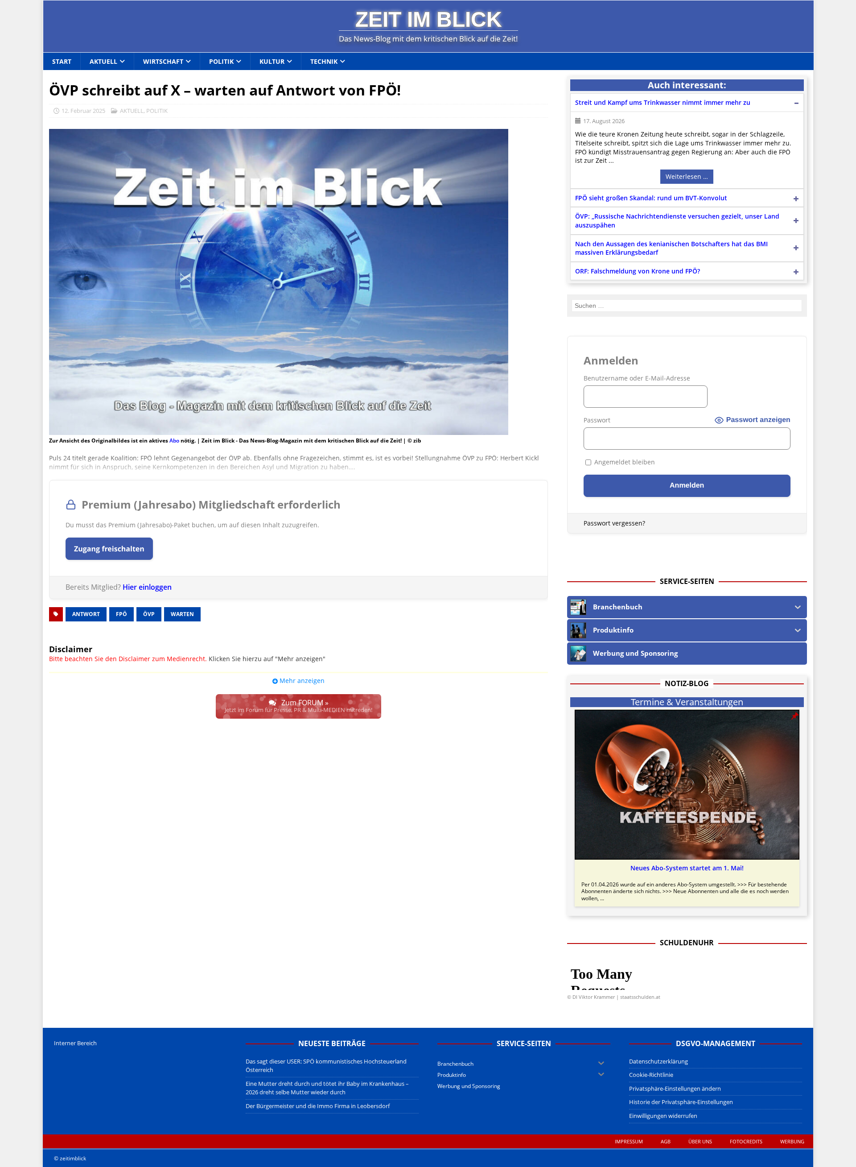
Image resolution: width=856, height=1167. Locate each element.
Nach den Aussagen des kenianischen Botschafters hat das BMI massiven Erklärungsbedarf (671, 248)
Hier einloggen (147, 587)
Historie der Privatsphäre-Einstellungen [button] (681, 1102)
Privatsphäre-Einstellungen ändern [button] (675, 1088)
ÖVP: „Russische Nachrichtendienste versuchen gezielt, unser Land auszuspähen (677, 220)
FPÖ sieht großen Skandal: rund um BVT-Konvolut (651, 198)
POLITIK (157, 111)
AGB (666, 1141)
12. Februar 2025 (83, 111)
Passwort (597, 420)
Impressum (629, 1141)
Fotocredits (746, 1141)
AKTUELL (132, 111)
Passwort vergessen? (614, 523)
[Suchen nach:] (687, 305)
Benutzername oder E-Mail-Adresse (637, 378)
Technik (323, 61)
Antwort (86, 614)
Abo (174, 440)
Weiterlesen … (687, 176)
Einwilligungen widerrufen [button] (663, 1116)
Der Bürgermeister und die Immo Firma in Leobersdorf (318, 1106)
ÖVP (149, 614)
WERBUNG (792, 1141)
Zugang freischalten (109, 549)
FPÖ (121, 614)
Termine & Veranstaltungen (687, 702)
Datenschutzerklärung (658, 1061)
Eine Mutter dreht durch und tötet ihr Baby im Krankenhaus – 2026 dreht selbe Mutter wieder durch (327, 1088)
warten (182, 614)
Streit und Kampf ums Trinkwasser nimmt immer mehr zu (662, 102)
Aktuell (103, 61)
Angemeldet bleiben (624, 462)
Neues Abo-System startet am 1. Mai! (687, 868)
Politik (221, 61)
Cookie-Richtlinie (651, 1075)
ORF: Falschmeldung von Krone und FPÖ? (637, 271)
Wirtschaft (163, 61)
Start (61, 61)
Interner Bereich (75, 1043)
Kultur (271, 61)
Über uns (700, 1141)
